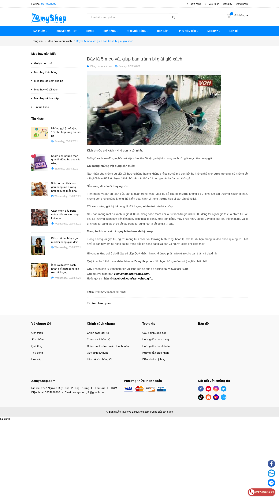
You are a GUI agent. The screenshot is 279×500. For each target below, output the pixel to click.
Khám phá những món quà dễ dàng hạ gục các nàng (65, 159)
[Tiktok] (201, 397)
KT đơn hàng (194, 3)
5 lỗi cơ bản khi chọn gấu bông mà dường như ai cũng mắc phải (64, 187)
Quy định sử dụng (97, 352)
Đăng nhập (242, 3)
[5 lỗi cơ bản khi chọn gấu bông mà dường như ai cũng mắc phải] (39, 189)
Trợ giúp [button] (148, 323)
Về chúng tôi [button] (41, 323)
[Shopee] (208, 397)
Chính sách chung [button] (101, 323)
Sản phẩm (37, 339)
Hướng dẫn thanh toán (156, 346)
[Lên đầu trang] (271, 454)
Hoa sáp (36, 359)
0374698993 (48, 3)
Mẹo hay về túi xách (46, 89)
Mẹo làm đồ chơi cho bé (48, 80)
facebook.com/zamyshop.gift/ (132, 278)
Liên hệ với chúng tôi (99, 359)
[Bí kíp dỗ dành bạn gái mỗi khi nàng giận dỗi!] (39, 245)
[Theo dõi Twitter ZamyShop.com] (223, 389)
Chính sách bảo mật (99, 339)
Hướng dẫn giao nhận (155, 352)
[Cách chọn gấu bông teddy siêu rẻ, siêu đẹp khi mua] (39, 217)
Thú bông (37, 352)
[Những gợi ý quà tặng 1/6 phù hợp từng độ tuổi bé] (39, 133)
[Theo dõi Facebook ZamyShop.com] (201, 389)
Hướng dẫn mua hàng (155, 339)
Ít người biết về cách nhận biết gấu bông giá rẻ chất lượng (65, 268)
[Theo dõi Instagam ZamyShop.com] (216, 389)
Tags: (90, 291)
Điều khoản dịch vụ (153, 359)
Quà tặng (110, 291)
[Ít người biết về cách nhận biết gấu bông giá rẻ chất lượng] (39, 270)
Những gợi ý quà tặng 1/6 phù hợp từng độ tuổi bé (66, 132)
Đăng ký (227, 3)
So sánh (5, 418)
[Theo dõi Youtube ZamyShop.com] (208, 389)
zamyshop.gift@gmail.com (131, 273)
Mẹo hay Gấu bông (45, 72)
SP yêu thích (212, 3)
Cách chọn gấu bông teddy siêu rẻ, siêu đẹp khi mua (65, 214)
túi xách (121, 291)
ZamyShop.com (144, 261)
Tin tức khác (41, 106)
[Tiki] (223, 397)
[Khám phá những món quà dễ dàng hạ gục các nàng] (39, 162)
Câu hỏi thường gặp (154, 332)
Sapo (170, 411)
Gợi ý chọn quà (43, 63)
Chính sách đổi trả (98, 332)
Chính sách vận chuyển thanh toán (108, 346)
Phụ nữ (99, 291)
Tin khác (37, 118)
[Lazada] (216, 397)
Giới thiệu (37, 332)
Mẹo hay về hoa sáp (46, 98)
